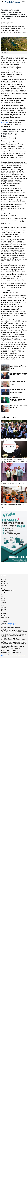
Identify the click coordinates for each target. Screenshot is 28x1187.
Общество (3, 585)
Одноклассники (5, 617)
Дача (2, 605)
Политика (3, 581)
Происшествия (4, 583)
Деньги (3, 600)
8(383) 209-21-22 (11, 623)
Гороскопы (3, 602)
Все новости (4, 578)
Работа (3, 598)
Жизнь (2, 595)
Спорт (2, 587)
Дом (2, 596)
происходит (5, 122)
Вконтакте (3, 615)
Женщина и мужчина (6, 604)
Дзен (2, 619)
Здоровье (3, 607)
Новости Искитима (5, 579)
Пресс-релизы (4, 589)
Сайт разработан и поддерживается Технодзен (13, 655)
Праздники (4, 609)
